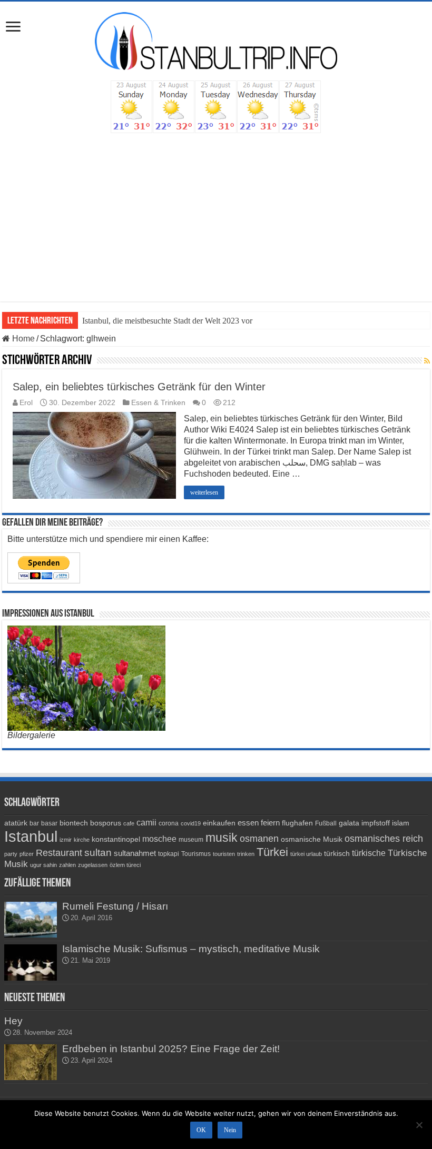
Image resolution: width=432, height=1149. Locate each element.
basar (49, 823)
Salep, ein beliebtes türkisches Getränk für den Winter (139, 386)
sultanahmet (135, 853)
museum (191, 839)
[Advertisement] (216, 212)
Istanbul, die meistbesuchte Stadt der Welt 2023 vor (167, 320)
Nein (230, 1130)
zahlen (67, 865)
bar (34, 823)
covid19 (191, 823)
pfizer (26, 854)
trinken (245, 854)
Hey (13, 1020)
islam (400, 823)
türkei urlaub (306, 854)
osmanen (259, 838)
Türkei (272, 852)
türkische (369, 853)
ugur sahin (43, 865)
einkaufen (219, 823)
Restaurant (59, 853)
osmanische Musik (311, 839)
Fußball (326, 823)
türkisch (337, 853)
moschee (159, 838)
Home (22, 338)
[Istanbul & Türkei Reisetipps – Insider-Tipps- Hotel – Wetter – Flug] (216, 40)
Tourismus (196, 854)
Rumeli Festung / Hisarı (115, 906)
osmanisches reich (384, 838)
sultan (98, 852)
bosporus (105, 823)
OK (201, 1130)
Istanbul (30, 836)
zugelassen (92, 865)
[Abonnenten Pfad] (427, 361)
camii (146, 822)
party (10, 854)
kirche (82, 839)
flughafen (297, 823)
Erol (26, 403)
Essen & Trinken (158, 403)
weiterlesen (204, 492)
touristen (224, 854)
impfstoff (375, 823)
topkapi (168, 854)
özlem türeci (125, 865)
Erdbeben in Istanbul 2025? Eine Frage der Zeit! (171, 1048)
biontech (74, 823)
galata (349, 823)
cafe (128, 823)
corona (169, 823)
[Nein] (419, 1125)
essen (248, 822)
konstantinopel (116, 839)
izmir (66, 839)
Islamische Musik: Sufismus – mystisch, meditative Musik (191, 948)
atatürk (15, 823)
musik (221, 837)
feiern (270, 822)
